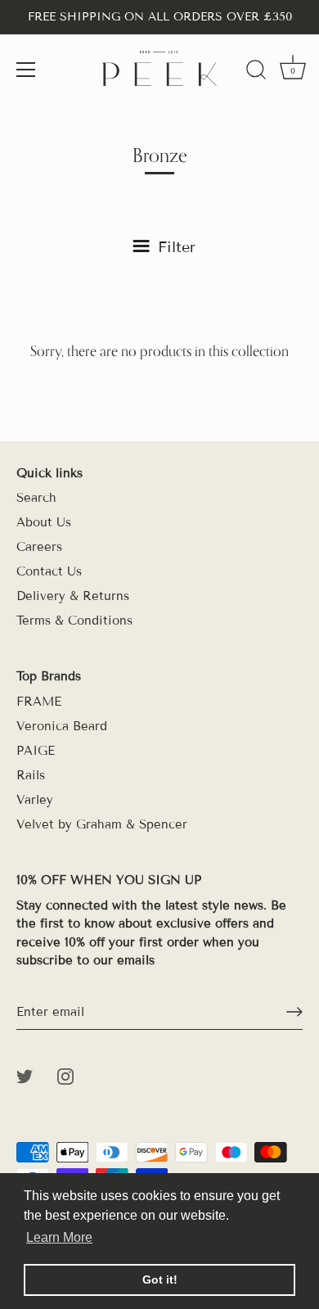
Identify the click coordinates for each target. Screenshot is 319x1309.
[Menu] (26, 70)
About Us (43, 522)
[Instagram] (65, 1075)
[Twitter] (24, 1075)
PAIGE (35, 750)
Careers (39, 546)
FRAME (38, 701)
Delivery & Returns (72, 596)
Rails (30, 775)
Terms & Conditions (74, 620)
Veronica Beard (61, 726)
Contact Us (49, 571)
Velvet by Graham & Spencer (101, 824)
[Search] (256, 72)
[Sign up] (294, 1012)
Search (36, 497)
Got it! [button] (159, 1279)
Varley (34, 799)
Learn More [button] (59, 1237)
